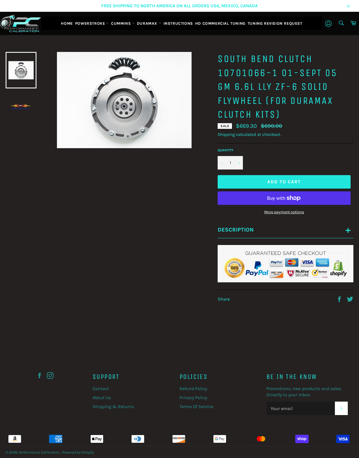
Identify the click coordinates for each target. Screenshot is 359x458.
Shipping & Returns (113, 406)
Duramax (148, 23)
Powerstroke (90, 23)
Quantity (225, 150)
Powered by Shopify (78, 452)
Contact (101, 388)
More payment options (284, 212)
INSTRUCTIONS (178, 23)
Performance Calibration (40, 452)
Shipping (226, 134)
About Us (102, 397)
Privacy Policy (193, 397)
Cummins (121, 23)
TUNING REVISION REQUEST (275, 23)
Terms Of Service (196, 406)
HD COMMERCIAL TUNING (220, 23)
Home (67, 23)
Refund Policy (193, 388)
